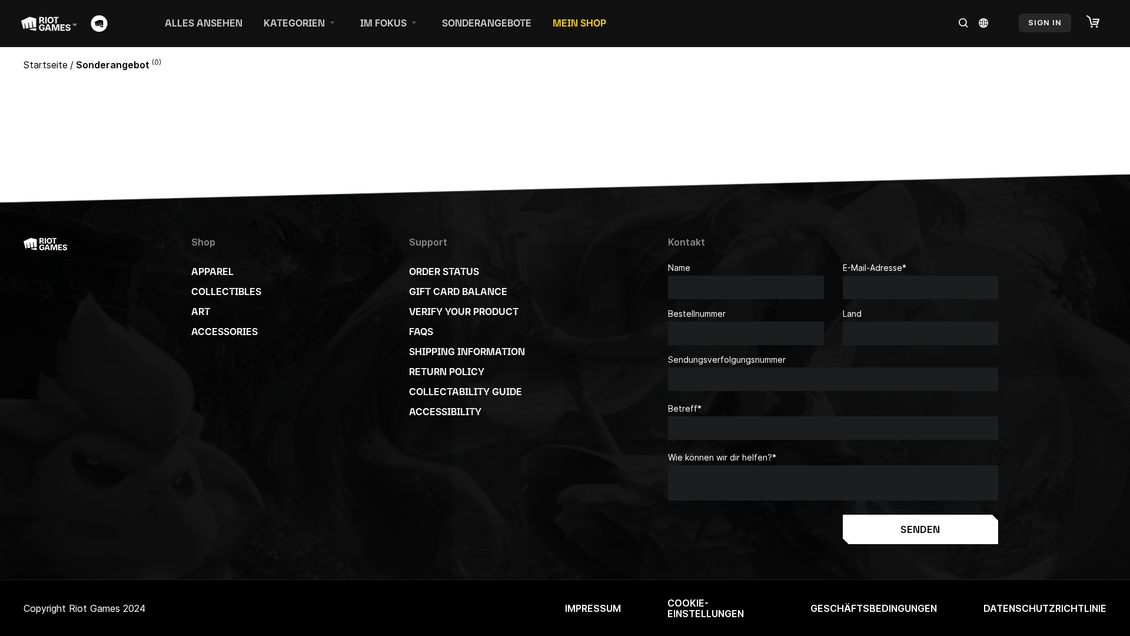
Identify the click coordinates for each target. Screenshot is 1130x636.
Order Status (444, 271)
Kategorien (294, 23)
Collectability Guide (465, 392)
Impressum (593, 608)
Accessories (224, 331)
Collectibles (226, 291)
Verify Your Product (464, 311)
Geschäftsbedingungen (873, 608)
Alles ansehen (203, 23)
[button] (1098, 22)
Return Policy (446, 371)
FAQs (421, 331)
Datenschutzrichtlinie (1044, 608)
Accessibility (445, 412)
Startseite (46, 65)
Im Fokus (383, 23)
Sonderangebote (486, 23)
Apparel (212, 271)
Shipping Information (467, 351)
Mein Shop (579, 23)
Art (200, 311)
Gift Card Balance (458, 291)
